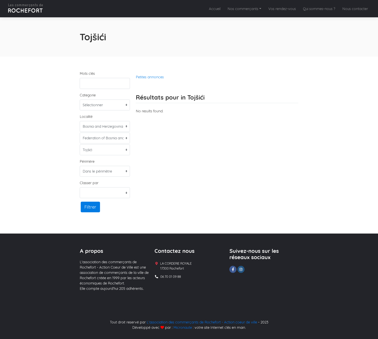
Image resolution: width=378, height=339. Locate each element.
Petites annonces (150, 77)
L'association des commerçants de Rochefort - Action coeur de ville (202, 322)
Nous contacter (355, 8)
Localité (86, 116)
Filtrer (90, 207)
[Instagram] (241, 269)
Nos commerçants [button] (243, 8)
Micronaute (182, 327)
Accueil (214, 8)
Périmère (87, 161)
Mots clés (87, 73)
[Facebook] (232, 269)
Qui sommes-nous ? (319, 8)
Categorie (88, 95)
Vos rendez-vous (282, 8)
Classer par (89, 183)
